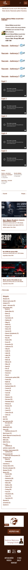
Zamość (7, 410)
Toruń (6, 393)
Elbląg (6, 322)
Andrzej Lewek (11, 223)
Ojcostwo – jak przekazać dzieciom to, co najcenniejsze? (6, 173)
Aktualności (9, 558)
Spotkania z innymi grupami (9, 450)
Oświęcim (7, 371)
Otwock (7, 373)
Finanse (7, 476)
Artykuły (5, 303)
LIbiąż (6, 349)
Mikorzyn (7, 362)
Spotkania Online (9, 386)
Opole (6, 366)
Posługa (7, 489)
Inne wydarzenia (7, 421)
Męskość (17, 225)
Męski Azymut (6, 433)
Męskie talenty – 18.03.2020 (6, 180)
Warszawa (7, 399)
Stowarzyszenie (6, 454)
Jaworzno (7, 331)
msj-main (11, 8)
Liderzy (4, 429)
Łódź (6, 357)
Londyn (7, 351)
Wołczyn (7, 404)
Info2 (4, 419)
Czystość (7, 474)
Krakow (3, 11)
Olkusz (6, 364)
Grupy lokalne (23, 8)
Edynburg (7, 320)
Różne (6, 459)
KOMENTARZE (6, 427)
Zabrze (6, 408)
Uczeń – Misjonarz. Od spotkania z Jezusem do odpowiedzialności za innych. (13, 220)
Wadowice (7, 397)
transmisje (5, 464)
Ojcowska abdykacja (17, 173)
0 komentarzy (24, 11)
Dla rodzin (7, 423)
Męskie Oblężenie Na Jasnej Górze (11, 435)
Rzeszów (7, 384)
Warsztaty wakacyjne (8, 468)
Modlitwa (7, 485)
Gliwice (7, 329)
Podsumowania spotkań (15, 11)
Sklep (19, 560)
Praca (6, 491)
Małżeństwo (8, 478)
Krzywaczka (8, 344)
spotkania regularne (6, 227)
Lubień (6, 353)
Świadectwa (6, 458)
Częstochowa (8, 318)
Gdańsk (7, 324)
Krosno (7, 342)
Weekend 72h (6, 470)
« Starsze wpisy (5, 290)
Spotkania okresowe (10, 431)
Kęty (6, 338)
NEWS (12, 255)
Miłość (6, 483)
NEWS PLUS (21, 225)
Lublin (6, 355)
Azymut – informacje (8, 305)
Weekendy (7, 461)
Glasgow (7, 327)
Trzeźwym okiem (7, 466)
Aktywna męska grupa (8, 301)
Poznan (7, 379)
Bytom (6, 313)
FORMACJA (5, 225)
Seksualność (8, 494)
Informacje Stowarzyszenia (11, 455)
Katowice (7, 335)
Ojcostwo (8, 11)
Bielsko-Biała (8, 311)
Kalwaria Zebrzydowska (10, 333)
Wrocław (7, 406)
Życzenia (5, 505)
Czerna (6, 316)
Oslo (6, 368)
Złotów (7, 415)
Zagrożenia (7, 498)
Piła (6, 375)
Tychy (6, 395)
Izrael (6, 425)
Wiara (11, 227)
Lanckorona (8, 346)
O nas (4, 444)
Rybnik (6, 382)
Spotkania (7, 452)
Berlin (6, 309)
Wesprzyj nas (14, 531)
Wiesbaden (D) (8, 401)
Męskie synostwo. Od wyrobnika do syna (12, 280)
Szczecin (7, 388)
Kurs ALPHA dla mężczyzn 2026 (10, 251)
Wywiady (5, 500)
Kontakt (14, 563)
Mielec (6, 360)
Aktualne (21, 223)
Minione (5, 437)
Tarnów (7, 390)
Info (4, 417)
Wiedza (14, 227)
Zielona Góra (8, 412)
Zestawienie (6, 502)
